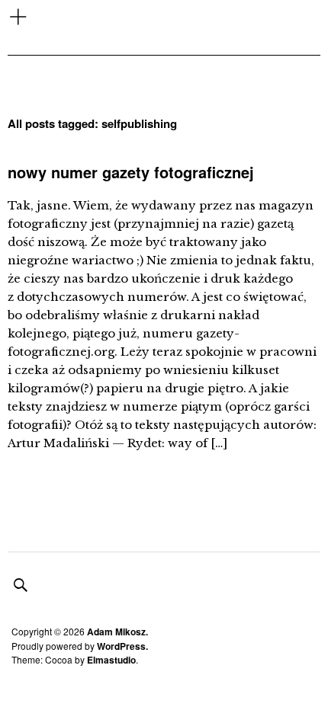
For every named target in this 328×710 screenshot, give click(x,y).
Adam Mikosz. (117, 631)
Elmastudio (111, 660)
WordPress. (122, 646)
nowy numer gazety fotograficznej (131, 172)
